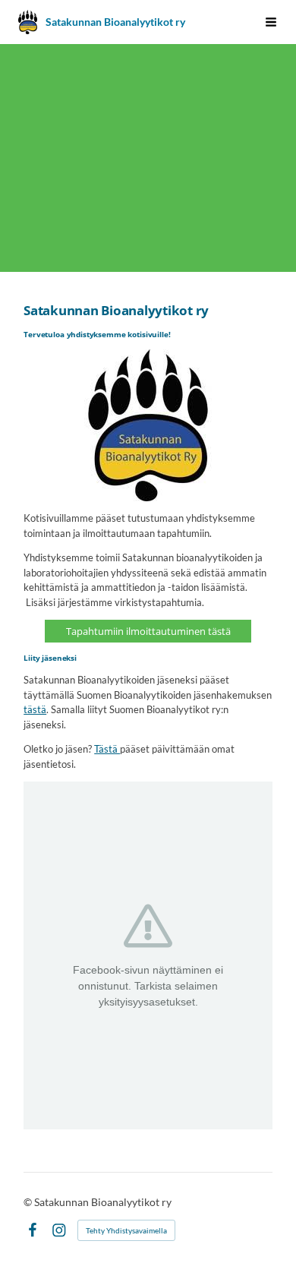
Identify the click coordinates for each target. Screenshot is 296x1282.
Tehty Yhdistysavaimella (126, 1230)
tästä (35, 709)
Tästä (107, 749)
